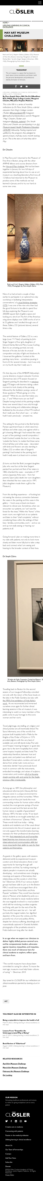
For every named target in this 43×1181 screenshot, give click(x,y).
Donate (8, 1167)
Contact (8, 1154)
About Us (8, 1146)
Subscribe (8, 1162)
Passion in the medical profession (17, 1136)
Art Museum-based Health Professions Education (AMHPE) (21, 127)
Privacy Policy (9, 1175)
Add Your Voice (10, 1158)
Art (6, 1002)
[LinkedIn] (16, 1121)
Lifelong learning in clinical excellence (20, 92)
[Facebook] (11, 1121)
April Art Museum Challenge (14, 1064)
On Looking (7, 1075)
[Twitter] (6, 1121)
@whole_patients (18, 122)
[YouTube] (25, 1121)
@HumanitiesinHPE (17, 113)
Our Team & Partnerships (14, 1150)
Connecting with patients (14, 1131)
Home (5, 23)
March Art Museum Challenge (15, 1068)
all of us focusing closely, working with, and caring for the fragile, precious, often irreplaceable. (21, 777)
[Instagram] (21, 1121)
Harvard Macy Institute (15, 167)
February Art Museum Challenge (16, 1072)
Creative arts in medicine (14, 1127)
